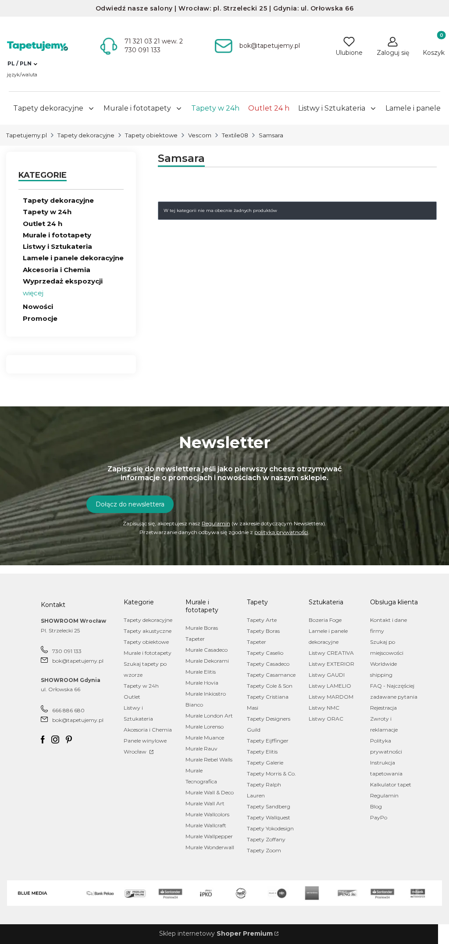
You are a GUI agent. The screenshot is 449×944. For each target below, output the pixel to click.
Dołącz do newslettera (130, 504)
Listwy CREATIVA (331, 653)
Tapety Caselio (265, 653)
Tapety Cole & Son (269, 685)
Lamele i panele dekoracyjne (73, 258)
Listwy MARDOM (331, 696)
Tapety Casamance (271, 674)
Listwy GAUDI (327, 674)
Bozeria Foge (325, 620)
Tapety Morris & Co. (271, 773)
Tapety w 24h (47, 212)
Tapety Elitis (262, 751)
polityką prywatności (281, 532)
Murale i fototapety (57, 235)
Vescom (199, 135)
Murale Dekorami (207, 660)
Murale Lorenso (204, 726)
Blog (376, 806)
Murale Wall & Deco (209, 792)
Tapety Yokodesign (270, 828)
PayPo (378, 817)
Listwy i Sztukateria (57, 246)
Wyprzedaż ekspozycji (63, 281)
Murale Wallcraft (205, 825)
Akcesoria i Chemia (56, 270)
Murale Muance (204, 737)
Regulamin (216, 523)
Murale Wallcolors (207, 814)
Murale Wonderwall (209, 847)
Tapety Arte (262, 620)
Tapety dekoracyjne (85, 135)
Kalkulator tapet (390, 784)
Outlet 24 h (42, 223)
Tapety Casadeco (268, 663)
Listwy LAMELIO (330, 685)
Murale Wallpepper (209, 836)
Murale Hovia (201, 682)
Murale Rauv (201, 748)
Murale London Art (209, 715)
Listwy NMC (324, 707)
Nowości (38, 306)
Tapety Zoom (264, 850)
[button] (22, 63)
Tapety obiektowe (151, 135)
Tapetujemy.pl (26, 135)
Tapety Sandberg (268, 806)
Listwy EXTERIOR (331, 663)
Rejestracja (383, 707)
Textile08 (235, 135)
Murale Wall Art (204, 803)
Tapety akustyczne (147, 631)
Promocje (40, 318)
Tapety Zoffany (266, 839)
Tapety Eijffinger (268, 740)
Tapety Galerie (265, 762)
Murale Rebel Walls (208, 759)
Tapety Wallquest (268, 817)
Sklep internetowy (216, 933)
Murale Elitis (200, 671)
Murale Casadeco (206, 649)
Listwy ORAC (326, 718)
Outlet (132, 696)
